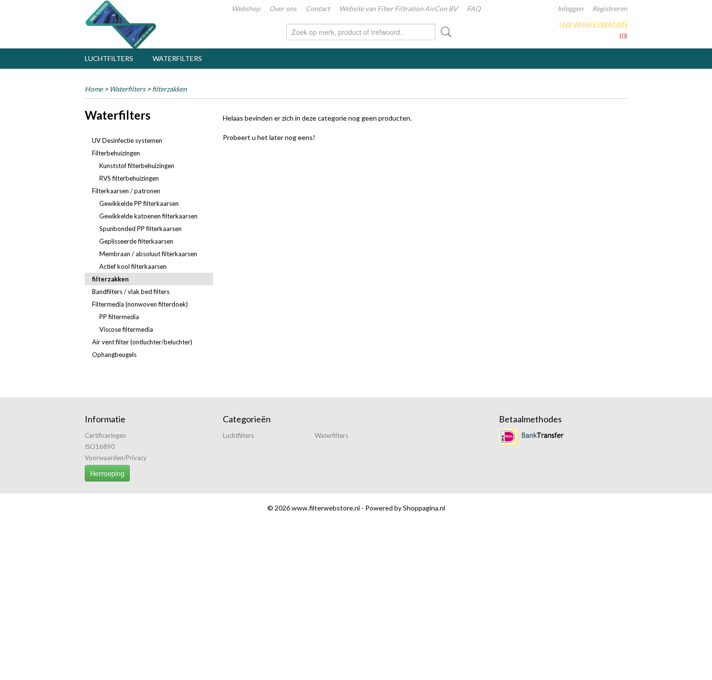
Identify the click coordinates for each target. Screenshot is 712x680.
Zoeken (444, 32)
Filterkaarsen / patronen (126, 191)
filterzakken (169, 89)
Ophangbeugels (114, 354)
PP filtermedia (119, 317)
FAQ (473, 8)
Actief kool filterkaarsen (133, 266)
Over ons (282, 8)
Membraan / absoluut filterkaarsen (148, 254)
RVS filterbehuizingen (129, 178)
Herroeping (107, 473)
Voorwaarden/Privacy (116, 458)
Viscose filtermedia (126, 329)
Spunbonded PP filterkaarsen (140, 228)
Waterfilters (177, 58)
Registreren (609, 8)
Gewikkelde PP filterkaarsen (139, 203)
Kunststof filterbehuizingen (136, 166)
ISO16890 (100, 446)
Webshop (246, 8)
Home (94, 89)
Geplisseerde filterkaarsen (136, 241)
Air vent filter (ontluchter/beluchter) (142, 342)
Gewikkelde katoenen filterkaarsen (148, 216)
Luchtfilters (109, 58)
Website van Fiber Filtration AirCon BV (398, 8)
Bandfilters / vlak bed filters (131, 291)
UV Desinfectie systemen (127, 140)
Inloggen (570, 8)
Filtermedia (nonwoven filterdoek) (140, 304)
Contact (318, 8)
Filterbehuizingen (116, 153)
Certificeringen (105, 435)
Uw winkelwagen (593, 24)
